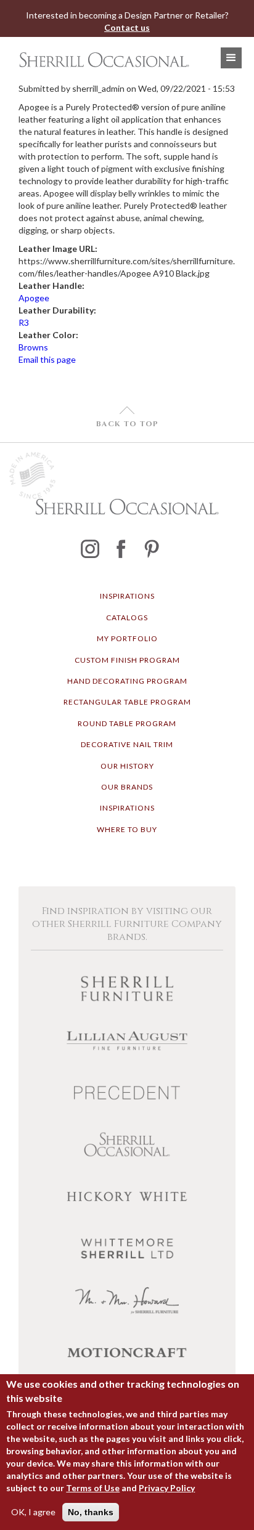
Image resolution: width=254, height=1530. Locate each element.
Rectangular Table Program (127, 701)
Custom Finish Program (127, 660)
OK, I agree (33, 1512)
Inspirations (127, 596)
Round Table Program (127, 723)
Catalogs (127, 617)
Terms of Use (93, 1488)
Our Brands (127, 786)
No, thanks (90, 1512)
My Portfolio (127, 638)
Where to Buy (127, 829)
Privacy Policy (167, 1488)
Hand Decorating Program (127, 681)
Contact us (127, 27)
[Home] (101, 59)
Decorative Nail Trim (127, 744)
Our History (127, 766)
